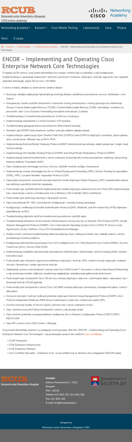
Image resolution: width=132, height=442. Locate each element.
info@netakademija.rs (65, 402)
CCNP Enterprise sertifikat (45, 47)
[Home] (2, 47)
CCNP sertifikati (24, 47)
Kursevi (10, 47)
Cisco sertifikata (93, 334)
